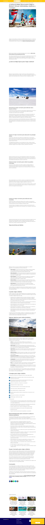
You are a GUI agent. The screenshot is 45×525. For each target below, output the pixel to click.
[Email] (17, 481)
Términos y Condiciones (19, 523)
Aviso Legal (17, 520)
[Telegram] (15, 481)
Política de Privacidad (19, 522)
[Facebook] (10, 481)
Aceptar (38, 522)
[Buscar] (20, 1)
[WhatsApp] (14, 481)
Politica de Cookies (18, 521)
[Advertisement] (22, 33)
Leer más (39, 520)
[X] (12, 481)
